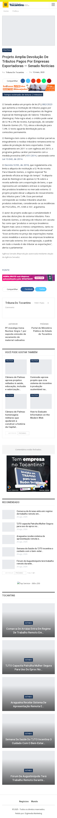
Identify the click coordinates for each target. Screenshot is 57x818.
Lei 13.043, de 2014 (12, 159)
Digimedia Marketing (33, 813)
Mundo (34, 801)
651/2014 (31, 155)
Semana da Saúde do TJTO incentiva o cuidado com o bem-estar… (28, 741)
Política (7, 50)
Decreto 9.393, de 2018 (17, 164)
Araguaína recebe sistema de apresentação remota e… (28, 704)
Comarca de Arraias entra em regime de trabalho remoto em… (28, 630)
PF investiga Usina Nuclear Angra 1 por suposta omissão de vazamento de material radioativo (15, 334)
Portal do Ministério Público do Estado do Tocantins (41, 331)
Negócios (24, 801)
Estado (28, 623)
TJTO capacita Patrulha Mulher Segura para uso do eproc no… (28, 667)
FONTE (6, 269)
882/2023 (47, 104)
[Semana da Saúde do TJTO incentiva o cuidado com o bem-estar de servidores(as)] (8, 552)
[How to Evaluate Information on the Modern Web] (41, 401)
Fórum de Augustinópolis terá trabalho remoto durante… (28, 778)
